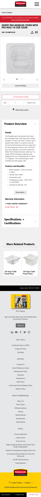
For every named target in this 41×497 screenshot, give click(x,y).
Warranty (20, 375)
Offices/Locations (20, 408)
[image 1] (18, 79)
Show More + (20, 192)
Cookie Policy (20, 438)
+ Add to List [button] (19, 495)
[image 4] (24, 79)
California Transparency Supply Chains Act (20, 450)
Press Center (20, 405)
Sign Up (20, 325)
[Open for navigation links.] (37, 4)
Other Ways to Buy (22, 110)
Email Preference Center (20, 368)
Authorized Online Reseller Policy (20, 385)
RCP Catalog (20, 311)
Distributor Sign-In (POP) (20, 345)
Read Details (10, 207)
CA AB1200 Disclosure (20, 460)
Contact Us (20, 364)
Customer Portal (20, 349)
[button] (21, 97)
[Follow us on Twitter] (25, 332)
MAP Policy (20, 382)
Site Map (20, 352)
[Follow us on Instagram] (29, 332)
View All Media (20, 86)
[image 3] (22, 79)
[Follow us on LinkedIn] (12, 332)
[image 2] (20, 79)
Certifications (20, 378)
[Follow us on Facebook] (20, 332)
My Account (6, 495)
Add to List (31, 103)
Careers (20, 412)
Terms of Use (20, 441)
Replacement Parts (20, 371)
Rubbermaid (20, 419)
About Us (20, 401)
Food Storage (7, 12)
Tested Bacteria (20, 463)
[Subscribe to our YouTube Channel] (16, 332)
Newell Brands (20, 415)
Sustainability (20, 422)
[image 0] (16, 79)
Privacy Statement (20, 434)
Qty (5, 103)
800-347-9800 (34, 288)
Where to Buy (20, 389)
